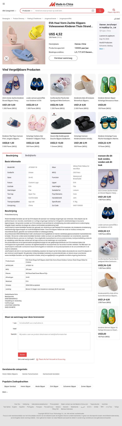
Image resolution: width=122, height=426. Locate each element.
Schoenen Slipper (69, 386)
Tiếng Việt (55, 409)
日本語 (96, 407)
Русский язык (48, 407)
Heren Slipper (25, 386)
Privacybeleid (54, 404)
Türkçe (116, 407)
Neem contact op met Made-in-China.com (74, 404)
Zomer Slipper (86, 386)
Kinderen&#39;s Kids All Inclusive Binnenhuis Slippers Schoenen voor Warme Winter (108, 294)
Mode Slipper (40, 386)
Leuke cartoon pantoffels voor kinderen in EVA (108, 226)
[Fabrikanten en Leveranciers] (61, 4)
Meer (101, 49)
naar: (15, 328)
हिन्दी (102, 407)
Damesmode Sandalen (51, 374)
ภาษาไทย (109, 407)
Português (30, 407)
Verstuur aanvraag (63, 58)
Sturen (22, 354)
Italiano (58, 407)
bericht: (14, 334)
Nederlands (74, 407)
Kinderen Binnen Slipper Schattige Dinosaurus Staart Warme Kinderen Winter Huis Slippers (108, 328)
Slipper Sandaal (10, 386)
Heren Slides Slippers (10, 374)
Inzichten (105, 404)
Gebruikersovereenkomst (40, 404)
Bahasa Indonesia (67, 409)
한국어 (89, 407)
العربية (83, 407)
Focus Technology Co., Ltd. (58, 413)
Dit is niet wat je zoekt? (26, 359)
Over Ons (17, 404)
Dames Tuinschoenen (30, 374)
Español (22, 407)
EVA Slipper (54, 386)
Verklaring (26, 404)
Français (39, 407)
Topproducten (94, 404)
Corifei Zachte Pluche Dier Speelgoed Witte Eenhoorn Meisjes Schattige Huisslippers (108, 260)
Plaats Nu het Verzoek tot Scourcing (50, 359)
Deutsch (65, 407)
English (14, 407)
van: (15, 323)
